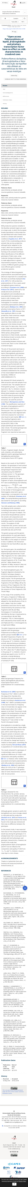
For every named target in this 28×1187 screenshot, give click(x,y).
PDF (23, 22)
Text (4, 89)
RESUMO (5, 85)
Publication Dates (7, 100)
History (5, 103)
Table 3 (5, 759)
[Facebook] (15, 1152)
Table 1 (23, 417)
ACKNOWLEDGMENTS (8, 92)
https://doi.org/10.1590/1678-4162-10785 (14, 28)
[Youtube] (17, 1152)
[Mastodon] (12, 1152)
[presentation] (13, 137)
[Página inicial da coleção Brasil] (14, 1140)
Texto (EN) (14, 22)
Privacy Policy (22, 1181)
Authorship (14, 75)
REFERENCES (6, 96)
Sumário (16, 18)
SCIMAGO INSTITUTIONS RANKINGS (15, 79)
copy (14, 31)
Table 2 (21, 635)
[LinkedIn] (14, 1152)
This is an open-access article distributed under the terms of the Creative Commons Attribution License (13, 1091)
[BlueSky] (10, 1152)
